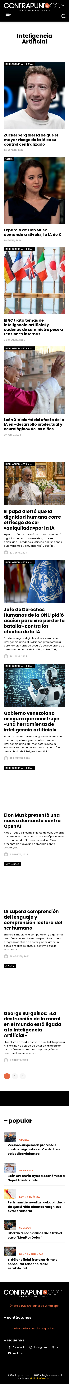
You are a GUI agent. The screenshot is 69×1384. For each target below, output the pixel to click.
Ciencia (13, 49)
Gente (9, 158)
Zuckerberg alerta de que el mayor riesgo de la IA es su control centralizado (31, 139)
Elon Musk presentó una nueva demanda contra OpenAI (32, 820)
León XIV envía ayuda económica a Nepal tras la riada (36, 1178)
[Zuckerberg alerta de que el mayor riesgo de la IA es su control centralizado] (34, 95)
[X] (53, 1347)
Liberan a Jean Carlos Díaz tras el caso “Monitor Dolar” (35, 1235)
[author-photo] (6, 552)
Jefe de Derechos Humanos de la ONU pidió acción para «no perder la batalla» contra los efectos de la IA (34, 620)
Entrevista (40, 49)
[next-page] (23, 1076)
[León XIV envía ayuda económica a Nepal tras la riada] (10, 1168)
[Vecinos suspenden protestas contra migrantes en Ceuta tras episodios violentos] (10, 1137)
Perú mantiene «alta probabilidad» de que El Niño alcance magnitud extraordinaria (36, 1206)
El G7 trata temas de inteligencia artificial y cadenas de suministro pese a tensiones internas (33, 327)
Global (24, 1140)
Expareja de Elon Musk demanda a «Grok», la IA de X (32, 232)
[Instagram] (30, 1347)
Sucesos (25, 1228)
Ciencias (25, 49)
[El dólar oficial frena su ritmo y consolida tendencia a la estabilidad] (10, 1251)
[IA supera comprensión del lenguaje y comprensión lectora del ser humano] (34, 883)
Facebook (18, 1347)
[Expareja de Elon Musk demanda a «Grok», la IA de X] (34, 190)
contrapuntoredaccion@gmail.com (34, 1328)
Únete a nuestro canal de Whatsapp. (34, 1306)
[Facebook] (9, 1347)
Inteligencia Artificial (19, 63)
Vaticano (26, 1170)
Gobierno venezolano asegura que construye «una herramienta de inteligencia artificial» (31, 721)
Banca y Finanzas (31, 1254)
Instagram (40, 1347)
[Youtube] (9, 1353)
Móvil (53, 49)
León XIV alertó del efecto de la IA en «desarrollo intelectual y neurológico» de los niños (34, 424)
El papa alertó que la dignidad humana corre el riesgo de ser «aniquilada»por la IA (32, 519)
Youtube (17, 1353)
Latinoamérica (29, 1197)
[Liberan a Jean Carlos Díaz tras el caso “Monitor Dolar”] (10, 1225)
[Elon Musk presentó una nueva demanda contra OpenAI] (34, 787)
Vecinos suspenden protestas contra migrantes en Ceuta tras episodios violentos (34, 1149)
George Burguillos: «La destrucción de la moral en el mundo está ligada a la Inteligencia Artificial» (32, 1024)
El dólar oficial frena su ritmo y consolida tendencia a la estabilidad (32, 1263)
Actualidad (12, 864)
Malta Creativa (41, 1378)
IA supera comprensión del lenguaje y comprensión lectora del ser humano (33, 919)
